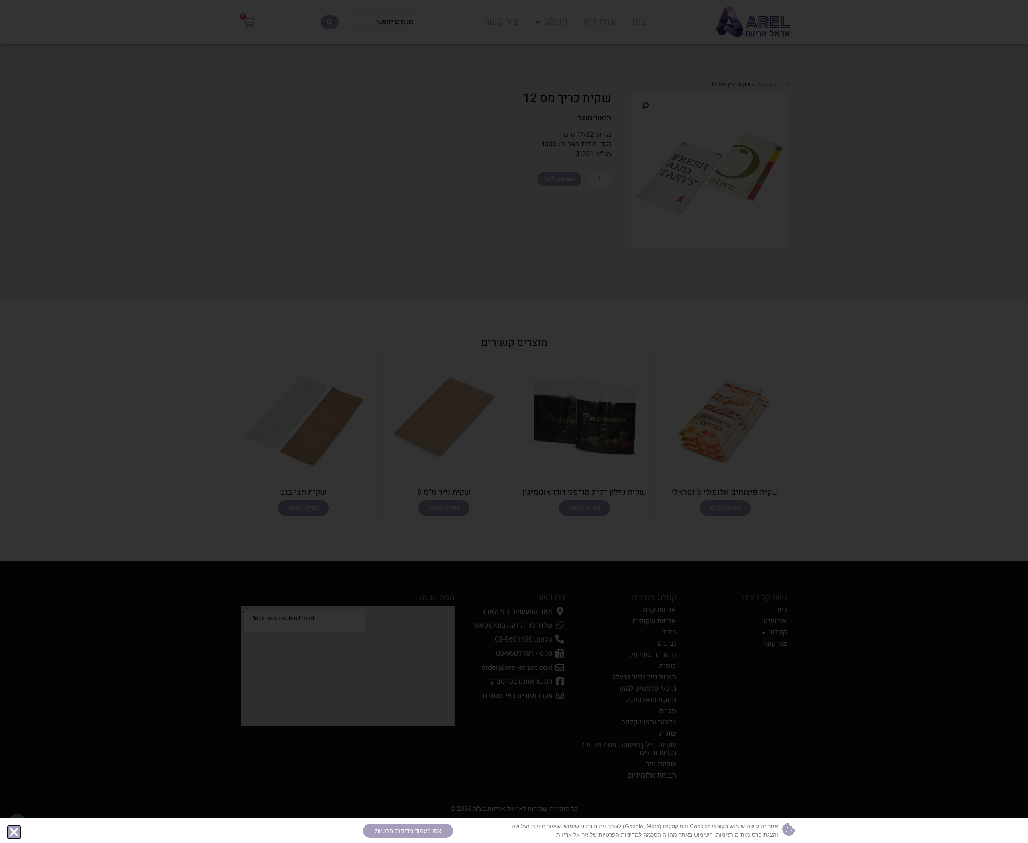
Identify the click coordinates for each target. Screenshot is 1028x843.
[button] (14, 832)
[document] (514, 421)
